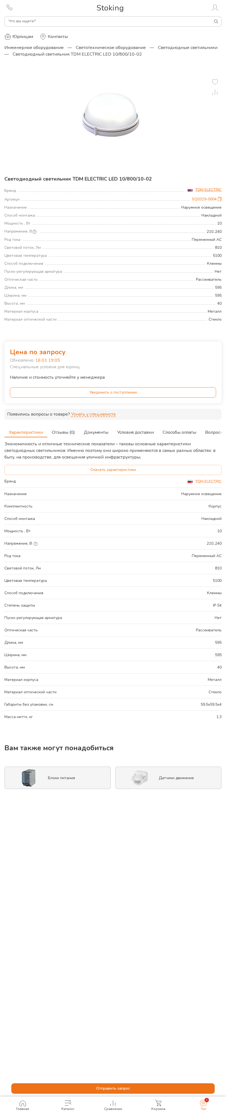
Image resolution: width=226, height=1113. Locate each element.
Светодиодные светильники (187, 48)
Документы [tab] (96, 432)
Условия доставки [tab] (135, 432)
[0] (215, 82)
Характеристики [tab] (26, 432)
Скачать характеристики (113, 469)
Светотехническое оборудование (111, 48)
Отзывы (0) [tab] (63, 432)
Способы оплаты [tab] (179, 432)
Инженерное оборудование (34, 48)
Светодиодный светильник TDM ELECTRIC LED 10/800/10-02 (77, 54)
